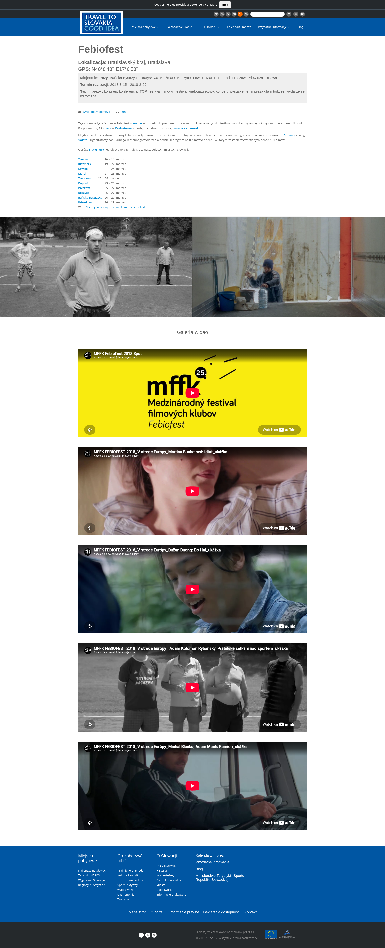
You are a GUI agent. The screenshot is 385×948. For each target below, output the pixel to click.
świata (82, 140)
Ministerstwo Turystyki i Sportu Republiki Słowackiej (220, 878)
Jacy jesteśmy (165, 875)
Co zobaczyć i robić (179, 27)
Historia (161, 870)
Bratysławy (96, 149)
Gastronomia (126, 894)
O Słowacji (210, 27)
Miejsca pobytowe (144, 27)
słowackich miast (186, 128)
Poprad (83, 183)
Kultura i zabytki (128, 875)
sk (216, 14)
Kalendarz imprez (239, 27)
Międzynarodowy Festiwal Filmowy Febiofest (115, 207)
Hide (225, 5)
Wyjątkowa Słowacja (91, 880)
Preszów (84, 188)
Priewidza (85, 202)
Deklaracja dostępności (221, 912)
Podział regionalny (168, 880)
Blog (300, 27)
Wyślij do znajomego (96, 112)
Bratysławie (123, 128)
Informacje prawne (184, 912)
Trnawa (83, 159)
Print (123, 112)
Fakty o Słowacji (166, 866)
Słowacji (289, 135)
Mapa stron (138, 912)
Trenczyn (84, 178)
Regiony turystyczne (91, 885)
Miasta (160, 885)
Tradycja (123, 899)
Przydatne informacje (273, 27)
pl (240, 14)
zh (246, 14)
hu (234, 14)
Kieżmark (84, 164)
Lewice (83, 169)
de (228, 14)
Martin (82, 173)
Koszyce (83, 193)
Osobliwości (164, 890)
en (222, 14)
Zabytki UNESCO (89, 875)
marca (107, 128)
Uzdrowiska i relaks (130, 880)
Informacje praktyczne (171, 894)
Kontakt (250, 912)
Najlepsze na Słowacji (92, 870)
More (213, 4)
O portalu (158, 912)
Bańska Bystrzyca (90, 197)
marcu (137, 123)
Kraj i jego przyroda (130, 870)
